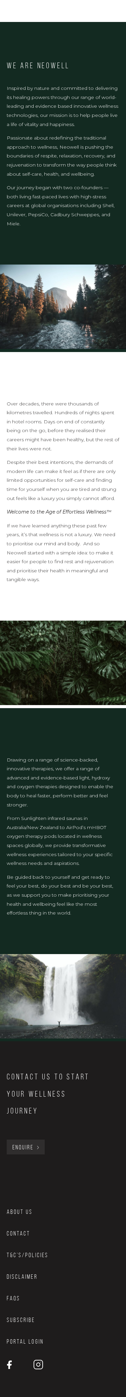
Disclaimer (22, 1276)
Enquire (23, 1147)
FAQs (13, 1298)
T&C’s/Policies (27, 1255)
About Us (20, 1211)
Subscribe (21, 1320)
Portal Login (25, 1341)
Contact (18, 1233)
